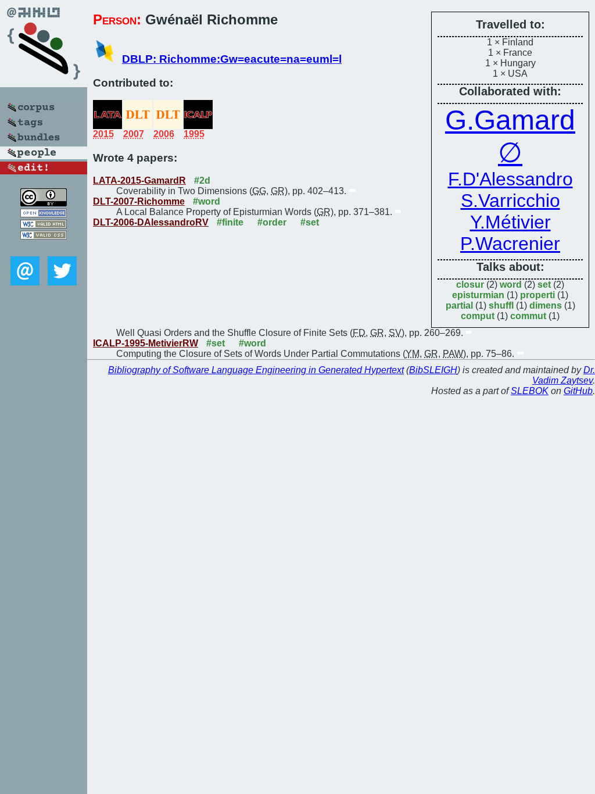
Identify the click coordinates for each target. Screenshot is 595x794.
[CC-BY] (43, 203)
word (511, 284)
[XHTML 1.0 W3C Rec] (43, 225)
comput (477, 316)
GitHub (578, 391)
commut (528, 316)
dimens (545, 305)
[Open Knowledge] (43, 214)
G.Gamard (510, 120)
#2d (202, 180)
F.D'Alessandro (510, 179)
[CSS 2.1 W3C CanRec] (43, 248)
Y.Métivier (510, 222)
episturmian (478, 295)
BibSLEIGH (433, 370)
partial (459, 305)
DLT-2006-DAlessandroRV (151, 222)
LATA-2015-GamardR (139, 180)
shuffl (501, 305)
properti (537, 295)
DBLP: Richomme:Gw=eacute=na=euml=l (232, 59)
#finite (230, 222)
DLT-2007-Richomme (139, 201)
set (544, 284)
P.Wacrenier (510, 243)
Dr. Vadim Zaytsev (563, 375)
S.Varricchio (510, 200)
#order (271, 222)
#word (206, 201)
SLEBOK (530, 391)
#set (309, 222)
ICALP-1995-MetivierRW (145, 343)
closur (470, 284)
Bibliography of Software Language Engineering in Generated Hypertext (256, 370)
